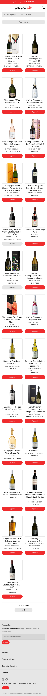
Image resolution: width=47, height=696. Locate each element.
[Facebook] (6, 679)
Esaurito (12, 243)
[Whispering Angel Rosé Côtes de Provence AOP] (12, 129)
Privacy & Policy (8, 659)
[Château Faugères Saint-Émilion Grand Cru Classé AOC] (35, 173)
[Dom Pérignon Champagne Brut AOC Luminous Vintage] (35, 261)
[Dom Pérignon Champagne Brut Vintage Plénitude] (35, 526)
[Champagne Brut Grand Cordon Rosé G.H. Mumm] (12, 304)
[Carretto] (42, 8)
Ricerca (5, 652)
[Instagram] (3, 679)
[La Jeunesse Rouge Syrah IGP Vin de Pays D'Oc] (12, 394)
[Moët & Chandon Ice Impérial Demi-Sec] (35, 87)
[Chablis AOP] (35, 438)
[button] (12, 70)
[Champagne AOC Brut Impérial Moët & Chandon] (12, 44)
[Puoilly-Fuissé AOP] (12, 480)
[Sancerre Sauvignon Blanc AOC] (12, 348)
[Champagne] (12, 87)
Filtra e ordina (23, 22)
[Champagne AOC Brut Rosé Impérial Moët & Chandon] (35, 129)
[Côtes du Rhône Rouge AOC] (35, 217)
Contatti (5, 673)
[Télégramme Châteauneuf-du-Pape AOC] (12, 570)
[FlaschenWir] (23, 8)
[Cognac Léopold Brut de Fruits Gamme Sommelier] (12, 526)
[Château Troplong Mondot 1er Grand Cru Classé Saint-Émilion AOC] (35, 480)
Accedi (5, 688)
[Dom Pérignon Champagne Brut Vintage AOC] (35, 44)
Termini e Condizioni (10, 666)
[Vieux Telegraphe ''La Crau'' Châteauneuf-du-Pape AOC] (12, 217)
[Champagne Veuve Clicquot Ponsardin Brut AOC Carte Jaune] (12, 173)
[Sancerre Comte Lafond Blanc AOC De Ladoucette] (35, 348)
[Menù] (4, 8)
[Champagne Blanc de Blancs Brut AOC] (12, 438)
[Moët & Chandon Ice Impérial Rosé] (35, 304)
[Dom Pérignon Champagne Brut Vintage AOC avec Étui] (35, 394)
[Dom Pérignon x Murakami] (12, 261)
